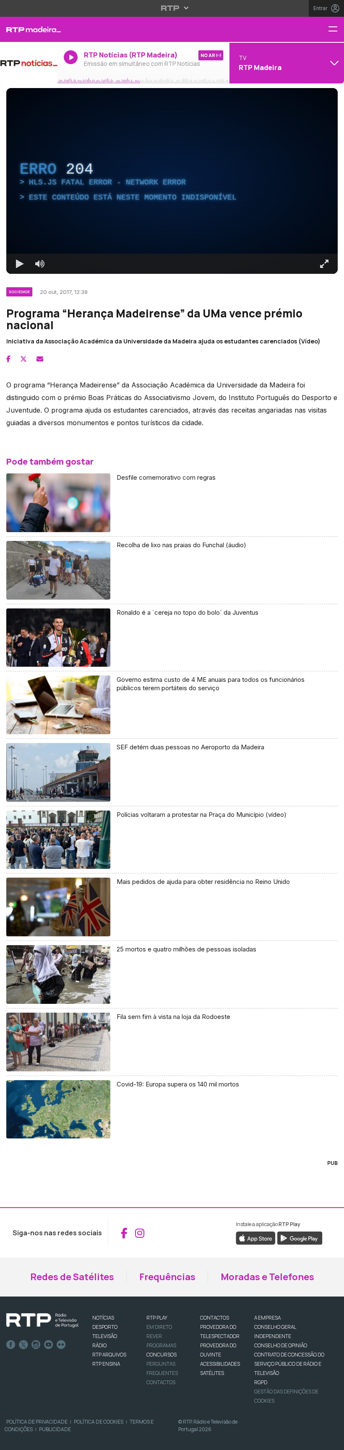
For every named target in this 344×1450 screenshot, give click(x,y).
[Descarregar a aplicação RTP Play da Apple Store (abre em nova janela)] (256, 1237)
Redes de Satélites (72, 1277)
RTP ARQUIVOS (109, 1354)
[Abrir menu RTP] (172, 8)
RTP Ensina (106, 1363)
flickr (61, 1344)
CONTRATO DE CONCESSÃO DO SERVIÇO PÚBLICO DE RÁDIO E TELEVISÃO (289, 1364)
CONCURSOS (161, 1354)
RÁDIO (99, 1345)
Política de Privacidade (37, 1421)
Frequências (167, 1277)
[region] (172, 181)
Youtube (48, 1344)
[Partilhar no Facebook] (8, 359)
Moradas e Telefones (267, 1277)
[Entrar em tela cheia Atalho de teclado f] (324, 264)
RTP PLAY (156, 1317)
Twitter (23, 1344)
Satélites (212, 1373)
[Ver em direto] (28, 63)
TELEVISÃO (104, 1336)
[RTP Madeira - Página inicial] (28, 29)
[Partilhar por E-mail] (39, 359)
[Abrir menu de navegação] (336, 29)
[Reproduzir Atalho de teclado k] (20, 264)
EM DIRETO (159, 1326)
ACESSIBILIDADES (220, 1363)
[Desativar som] (40, 264)
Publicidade (55, 1429)
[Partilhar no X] (23, 359)
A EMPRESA (267, 1317)
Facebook (11, 1344)
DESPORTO (104, 1326)
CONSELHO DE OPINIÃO (280, 1345)
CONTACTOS (214, 1317)
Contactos (160, 1382)
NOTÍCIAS (103, 1317)
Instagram (36, 1344)
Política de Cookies (98, 1421)
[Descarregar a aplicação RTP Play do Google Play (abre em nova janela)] (300, 1237)
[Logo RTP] (42, 1320)
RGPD (260, 1382)
